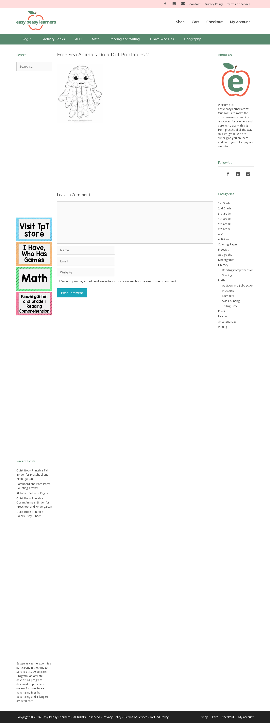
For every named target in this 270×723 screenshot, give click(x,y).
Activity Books (54, 39)
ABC (78, 39)
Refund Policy (159, 717)
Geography (192, 39)
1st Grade (224, 203)
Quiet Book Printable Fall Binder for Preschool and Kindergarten (32, 474)
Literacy (223, 265)
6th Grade (224, 229)
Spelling (227, 275)
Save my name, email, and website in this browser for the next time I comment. (119, 281)
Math (95, 39)
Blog (25, 39)
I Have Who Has (162, 39)
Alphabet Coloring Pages (32, 493)
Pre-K (221, 311)
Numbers (228, 296)
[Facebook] (165, 4)
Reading (223, 316)
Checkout (214, 21)
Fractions (228, 290)
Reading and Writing (125, 39)
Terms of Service (238, 4)
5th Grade (224, 224)
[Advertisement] (135, 157)
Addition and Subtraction (238, 285)
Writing (222, 326)
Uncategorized (227, 321)
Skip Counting (231, 301)
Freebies (223, 249)
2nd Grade (224, 208)
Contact (195, 4)
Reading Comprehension (238, 270)
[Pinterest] (174, 4)
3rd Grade (224, 213)
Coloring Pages (227, 244)
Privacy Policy (214, 4)
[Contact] (183, 4)
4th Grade (224, 218)
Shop (180, 21)
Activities (223, 239)
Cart (195, 21)
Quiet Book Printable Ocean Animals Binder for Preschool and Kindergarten (34, 502)
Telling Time (230, 306)
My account (240, 21)
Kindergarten (226, 260)
